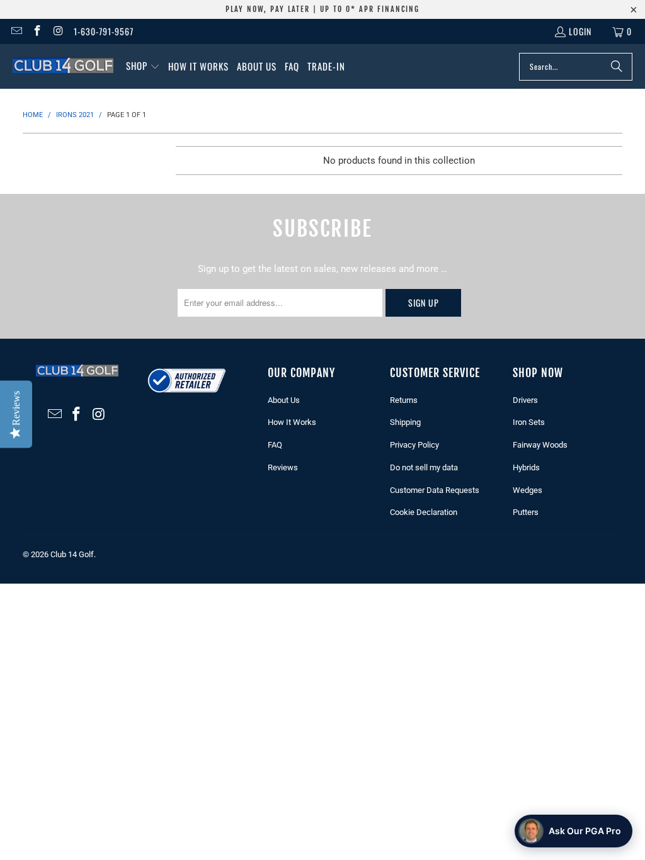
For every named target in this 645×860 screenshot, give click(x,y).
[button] (143, 66)
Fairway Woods (540, 445)
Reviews (283, 467)
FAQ (275, 445)
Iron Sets (529, 422)
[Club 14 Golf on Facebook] (37, 31)
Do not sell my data (424, 467)
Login (580, 31)
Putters (526, 512)
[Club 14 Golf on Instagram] (58, 31)
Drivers (525, 400)
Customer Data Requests (434, 490)
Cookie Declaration (423, 512)
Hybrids (526, 467)
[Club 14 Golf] (63, 66)
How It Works (292, 422)
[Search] (616, 67)
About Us (284, 400)
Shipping (405, 422)
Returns (404, 400)
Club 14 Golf (72, 554)
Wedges (527, 490)
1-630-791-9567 (104, 31)
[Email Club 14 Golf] (15, 31)
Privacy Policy (414, 445)
